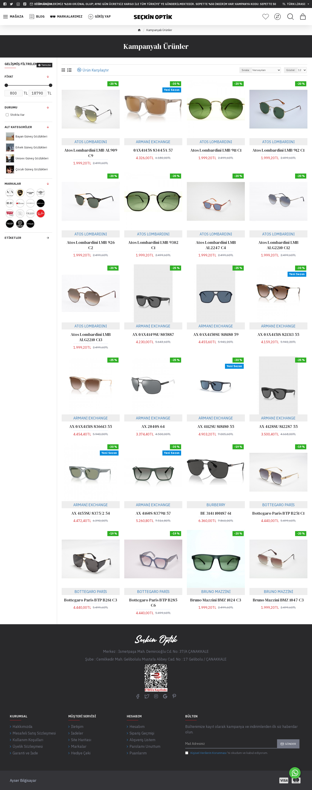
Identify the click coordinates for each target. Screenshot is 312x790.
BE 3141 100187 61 (216, 513)
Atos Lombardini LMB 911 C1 (215, 150)
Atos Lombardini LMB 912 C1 (278, 150)
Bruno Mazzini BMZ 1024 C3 (215, 600)
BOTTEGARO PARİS (278, 505)
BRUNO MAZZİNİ (215, 591)
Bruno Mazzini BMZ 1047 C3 (278, 600)
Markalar (13, 184)
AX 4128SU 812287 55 (278, 426)
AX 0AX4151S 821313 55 (278, 334)
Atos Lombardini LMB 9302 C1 (153, 245)
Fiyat (9, 77)
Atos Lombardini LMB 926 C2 (91, 245)
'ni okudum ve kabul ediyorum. (229, 753)
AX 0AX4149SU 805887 (153, 334)
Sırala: (246, 70)
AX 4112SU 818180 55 (215, 426)
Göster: (290, 70)
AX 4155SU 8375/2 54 (90, 513)
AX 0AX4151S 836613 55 (90, 426)
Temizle (46, 65)
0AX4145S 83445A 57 (153, 150)
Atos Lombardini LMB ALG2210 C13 (91, 337)
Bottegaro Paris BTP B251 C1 (278, 513)
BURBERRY (215, 505)
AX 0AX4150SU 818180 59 (215, 334)
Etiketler (13, 238)
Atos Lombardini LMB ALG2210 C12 (278, 245)
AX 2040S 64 (153, 426)
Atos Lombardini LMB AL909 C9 (90, 152)
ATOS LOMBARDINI (90, 142)
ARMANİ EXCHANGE (153, 142)
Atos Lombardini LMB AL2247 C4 (216, 245)
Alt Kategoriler (18, 127)
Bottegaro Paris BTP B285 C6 (153, 602)
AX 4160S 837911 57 (153, 513)
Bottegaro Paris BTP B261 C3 (90, 600)
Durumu (11, 107)
